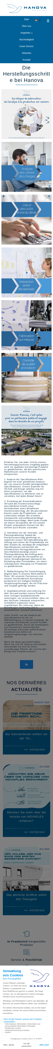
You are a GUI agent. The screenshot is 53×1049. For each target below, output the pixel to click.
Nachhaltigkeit (26, 39)
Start (26, 19)
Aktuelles (26, 53)
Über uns (26, 26)
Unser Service (26, 46)
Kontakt (26, 60)
